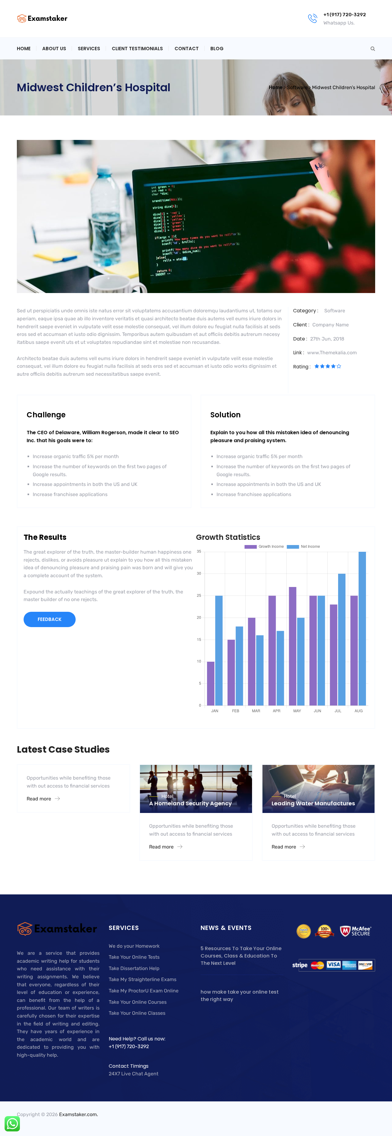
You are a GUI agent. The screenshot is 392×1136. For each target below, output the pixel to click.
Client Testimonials (137, 48)
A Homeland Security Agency (190, 803)
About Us (54, 48)
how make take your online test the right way (240, 995)
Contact (187, 48)
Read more (39, 799)
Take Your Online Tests (134, 957)
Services (89, 48)
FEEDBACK (50, 619)
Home (24, 48)
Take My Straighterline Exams (142, 979)
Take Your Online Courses (138, 1002)
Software (334, 311)
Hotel (167, 796)
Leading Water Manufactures (313, 803)
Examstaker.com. (78, 1114)
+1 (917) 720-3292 (344, 14)
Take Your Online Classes (137, 1013)
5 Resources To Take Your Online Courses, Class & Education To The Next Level (241, 956)
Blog (217, 48)
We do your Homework (134, 946)
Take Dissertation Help (134, 968)
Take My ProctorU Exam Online (144, 991)
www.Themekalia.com (332, 352)
